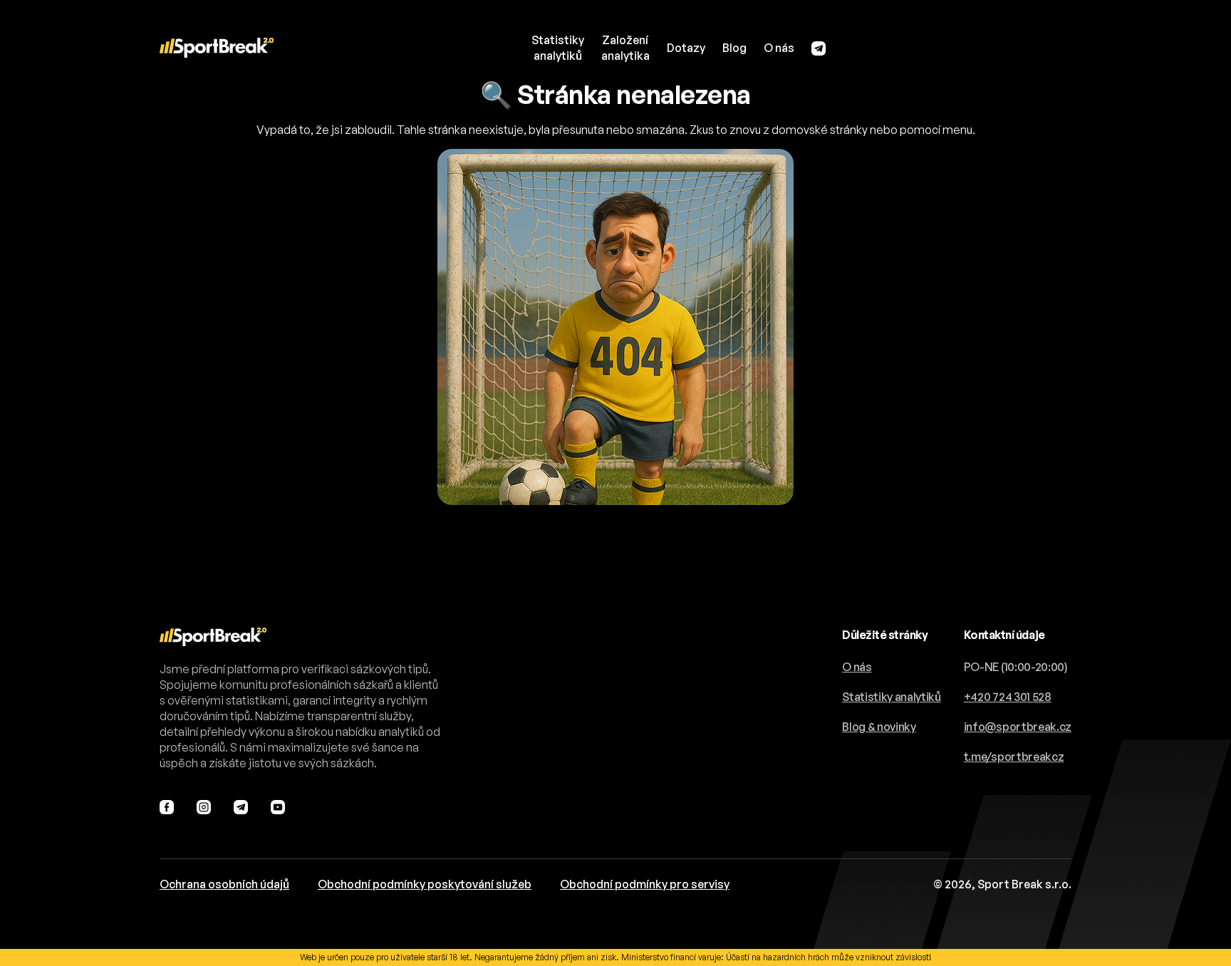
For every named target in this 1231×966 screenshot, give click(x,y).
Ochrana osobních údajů (224, 884)
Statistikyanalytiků (557, 48)
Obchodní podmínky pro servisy (644, 884)
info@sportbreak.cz (1017, 727)
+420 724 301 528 (1007, 697)
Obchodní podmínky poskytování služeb (424, 884)
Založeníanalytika (625, 48)
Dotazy (686, 48)
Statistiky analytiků (891, 697)
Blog (734, 48)
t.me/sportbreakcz (1014, 756)
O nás (779, 48)
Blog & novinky (879, 727)
